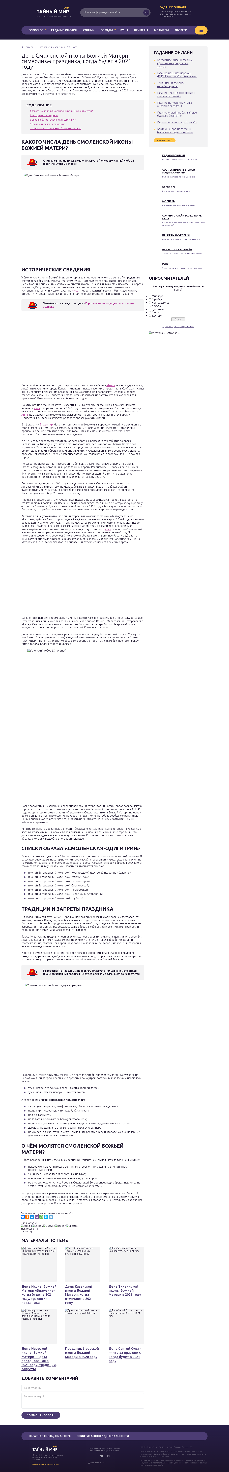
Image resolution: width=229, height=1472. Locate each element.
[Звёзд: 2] (37, 1226)
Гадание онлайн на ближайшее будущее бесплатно (177, 114)
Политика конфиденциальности (103, 1436)
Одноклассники (108, 1456)
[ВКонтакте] (23, 1217)
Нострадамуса (160, 302)
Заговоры (169, 187)
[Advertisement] (70, 348)
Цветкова (158, 309)
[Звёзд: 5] (72, 1226)
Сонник (89, 30)
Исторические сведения (44, 115)
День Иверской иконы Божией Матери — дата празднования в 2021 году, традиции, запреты (39, 1359)
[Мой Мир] (32, 1217)
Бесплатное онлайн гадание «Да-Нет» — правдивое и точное (175, 63)
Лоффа (156, 305)
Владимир (46, 424)
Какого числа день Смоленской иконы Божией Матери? (61, 111)
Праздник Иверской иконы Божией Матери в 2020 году (82, 1353)
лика (75, 290)
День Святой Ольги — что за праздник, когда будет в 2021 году (125, 1355)
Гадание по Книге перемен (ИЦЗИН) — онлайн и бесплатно (177, 74)
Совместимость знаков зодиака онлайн (178, 171)
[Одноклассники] (27, 1217)
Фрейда (157, 299)
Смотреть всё (164, 140)
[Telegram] (51, 1217)
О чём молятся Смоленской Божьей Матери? (55, 128)
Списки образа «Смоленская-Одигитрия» (53, 119)
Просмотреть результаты (178, 326)
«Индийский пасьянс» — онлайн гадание (172, 84)
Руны (124, 30)
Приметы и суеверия (176, 235)
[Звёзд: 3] (49, 1226)
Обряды (107, 30)
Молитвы (161, 30)
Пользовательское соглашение (45, 1464)
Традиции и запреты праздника (47, 124)
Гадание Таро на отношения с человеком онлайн (176, 94)
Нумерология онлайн (177, 249)
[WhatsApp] (41, 1217)
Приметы (141, 30)
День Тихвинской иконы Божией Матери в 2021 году (125, 1290)
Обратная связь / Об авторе (50, 1436)
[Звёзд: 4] (60, 1226)
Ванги (155, 312)
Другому (157, 315)
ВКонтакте (101, 1456)
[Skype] (46, 1217)
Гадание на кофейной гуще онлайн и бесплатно (174, 104)
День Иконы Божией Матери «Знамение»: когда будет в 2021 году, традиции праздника (39, 1294)
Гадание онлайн (173, 7)
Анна (24, 414)
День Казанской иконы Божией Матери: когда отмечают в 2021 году (79, 1294)
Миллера (157, 296)
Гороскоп (36, 30)
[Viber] (37, 1217)
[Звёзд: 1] (26, 1226)
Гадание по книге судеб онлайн (177, 122)
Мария (110, 385)
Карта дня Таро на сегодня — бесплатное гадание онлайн (175, 130)
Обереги (181, 30)
